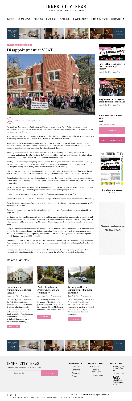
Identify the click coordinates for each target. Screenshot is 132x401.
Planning (65, 19)
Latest (10, 19)
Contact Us (76, 376)
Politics (38, 19)
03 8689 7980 (119, 374)
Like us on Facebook (111, 140)
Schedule (76, 370)
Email (101, 121)
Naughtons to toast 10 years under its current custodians (112, 100)
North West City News (72, 398)
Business (51, 19)
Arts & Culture (99, 19)
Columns (116, 19)
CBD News (34, 398)
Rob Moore (19, 120)
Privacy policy (98, 375)
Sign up (112, 130)
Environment (80, 19)
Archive (95, 367)
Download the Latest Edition (112, 191)
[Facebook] (7, 395)
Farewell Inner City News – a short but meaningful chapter (112, 66)
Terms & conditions (96, 371)
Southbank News (50, 398)
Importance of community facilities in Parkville (19, 290)
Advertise (76, 373)
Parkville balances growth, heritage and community (48, 290)
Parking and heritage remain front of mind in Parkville (80, 290)
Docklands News (19, 398)
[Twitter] (15, 395)
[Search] (123, 19)
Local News (24, 19)
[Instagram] (11, 395)
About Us (76, 367)
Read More (13, 326)
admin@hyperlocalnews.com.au (119, 368)
